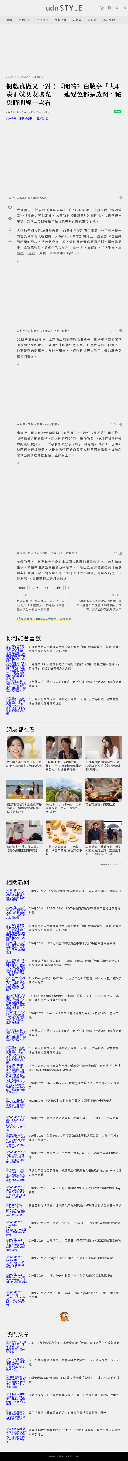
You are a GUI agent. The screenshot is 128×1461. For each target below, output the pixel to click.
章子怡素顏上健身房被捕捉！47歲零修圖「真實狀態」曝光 (67, 1412)
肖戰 (46, 587)
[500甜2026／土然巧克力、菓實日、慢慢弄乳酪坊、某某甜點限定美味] (16, 1245)
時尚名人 (24, 20)
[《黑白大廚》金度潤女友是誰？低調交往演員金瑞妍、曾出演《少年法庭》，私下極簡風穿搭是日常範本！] (16, 1070)
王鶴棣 (58, 587)
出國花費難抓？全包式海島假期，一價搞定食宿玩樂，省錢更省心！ (24, 808)
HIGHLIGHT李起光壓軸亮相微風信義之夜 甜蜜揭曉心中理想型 (70, 1100)
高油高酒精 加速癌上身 (100, 804)
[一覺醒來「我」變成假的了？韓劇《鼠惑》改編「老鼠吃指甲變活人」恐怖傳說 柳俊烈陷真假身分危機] (16, 669)
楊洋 (70, 587)
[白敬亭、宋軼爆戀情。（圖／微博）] (64, 155)
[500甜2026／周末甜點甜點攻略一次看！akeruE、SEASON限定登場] (16, 1123)
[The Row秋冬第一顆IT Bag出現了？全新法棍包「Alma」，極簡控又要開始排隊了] (16, 983)
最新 (9, 20)
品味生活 (109, 20)
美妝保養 (60, 20)
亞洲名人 (39, 77)
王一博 (35, 587)
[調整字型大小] (10, 241)
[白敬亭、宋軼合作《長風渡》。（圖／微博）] (69, 293)
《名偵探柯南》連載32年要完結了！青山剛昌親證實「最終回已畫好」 (75, 1395)
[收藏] (10, 229)
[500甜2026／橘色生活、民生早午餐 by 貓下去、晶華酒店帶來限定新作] (16, 1158)
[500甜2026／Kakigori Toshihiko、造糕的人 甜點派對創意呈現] (16, 1262)
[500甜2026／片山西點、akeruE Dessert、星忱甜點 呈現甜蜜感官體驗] (16, 1228)
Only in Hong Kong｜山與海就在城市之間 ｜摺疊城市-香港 (64, 808)
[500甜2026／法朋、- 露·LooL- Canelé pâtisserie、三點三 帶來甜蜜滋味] (16, 1297)
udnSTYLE (12, 77)
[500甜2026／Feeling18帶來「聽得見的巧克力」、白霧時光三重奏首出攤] (16, 1018)
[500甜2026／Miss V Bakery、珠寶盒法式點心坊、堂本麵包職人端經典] (16, 1088)
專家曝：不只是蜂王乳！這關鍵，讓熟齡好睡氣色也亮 (24, 764)
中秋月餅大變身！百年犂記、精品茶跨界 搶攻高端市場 (64, 850)
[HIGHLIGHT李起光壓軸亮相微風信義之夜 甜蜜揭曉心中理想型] (16, 1105)
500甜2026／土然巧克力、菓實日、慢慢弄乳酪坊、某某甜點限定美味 (75, 1240)
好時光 (77, 20)
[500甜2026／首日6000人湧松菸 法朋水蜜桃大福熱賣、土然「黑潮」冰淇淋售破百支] (16, 1140)
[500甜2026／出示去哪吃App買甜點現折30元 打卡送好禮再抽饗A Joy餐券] (16, 1193)
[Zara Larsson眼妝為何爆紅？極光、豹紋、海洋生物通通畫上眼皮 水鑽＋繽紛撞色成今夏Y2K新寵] (16, 1000)
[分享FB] (10, 207)
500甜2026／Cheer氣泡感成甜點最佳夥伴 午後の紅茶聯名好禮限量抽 (75, 891)
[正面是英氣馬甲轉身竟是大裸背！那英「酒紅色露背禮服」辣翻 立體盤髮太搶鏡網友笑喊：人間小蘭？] (16, 651)
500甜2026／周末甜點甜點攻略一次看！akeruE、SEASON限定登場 (74, 1118)
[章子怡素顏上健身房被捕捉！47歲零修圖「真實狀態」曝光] (16, 1417)
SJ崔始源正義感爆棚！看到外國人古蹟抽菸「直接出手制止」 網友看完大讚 (103, 850)
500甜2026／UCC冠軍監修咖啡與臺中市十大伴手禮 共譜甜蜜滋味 (72, 943)
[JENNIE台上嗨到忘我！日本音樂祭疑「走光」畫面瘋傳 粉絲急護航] (16, 1347)
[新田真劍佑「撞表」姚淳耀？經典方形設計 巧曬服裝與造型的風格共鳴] (16, 1210)
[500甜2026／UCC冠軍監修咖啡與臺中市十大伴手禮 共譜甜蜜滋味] (16, 948)
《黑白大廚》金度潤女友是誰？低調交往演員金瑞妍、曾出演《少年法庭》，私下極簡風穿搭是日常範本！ (75, 1067)
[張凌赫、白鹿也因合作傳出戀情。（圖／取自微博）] (69, 505)
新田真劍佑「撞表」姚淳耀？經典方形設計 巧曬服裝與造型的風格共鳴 (75, 1205)
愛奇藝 (22, 587)
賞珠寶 (92, 20)
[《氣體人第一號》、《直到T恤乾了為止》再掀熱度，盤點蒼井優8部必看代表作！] (16, 686)
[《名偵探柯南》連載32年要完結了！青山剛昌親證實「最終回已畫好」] (16, 1400)
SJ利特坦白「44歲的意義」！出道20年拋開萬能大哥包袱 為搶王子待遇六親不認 (64, 765)
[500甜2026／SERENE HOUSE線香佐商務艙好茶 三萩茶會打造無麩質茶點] (16, 913)
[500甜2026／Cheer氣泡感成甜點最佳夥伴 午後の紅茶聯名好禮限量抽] (16, 895)
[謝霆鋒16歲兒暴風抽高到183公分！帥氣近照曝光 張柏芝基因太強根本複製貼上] (16, 1435)
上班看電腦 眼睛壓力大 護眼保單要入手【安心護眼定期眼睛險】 (103, 765)
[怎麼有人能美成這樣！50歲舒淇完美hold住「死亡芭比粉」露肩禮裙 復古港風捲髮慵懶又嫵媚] (16, 704)
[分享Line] (10, 218)
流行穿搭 (42, 20)
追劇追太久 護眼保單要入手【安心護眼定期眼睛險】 (24, 848)
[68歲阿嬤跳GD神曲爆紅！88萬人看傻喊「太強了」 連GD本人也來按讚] (16, 1382)
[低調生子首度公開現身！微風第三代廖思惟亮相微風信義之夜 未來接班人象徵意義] (16, 1175)
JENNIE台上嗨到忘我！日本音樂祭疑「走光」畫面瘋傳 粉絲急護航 (74, 1343)
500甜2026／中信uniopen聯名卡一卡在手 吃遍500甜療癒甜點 (70, 1275)
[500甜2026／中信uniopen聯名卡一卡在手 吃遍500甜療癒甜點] (16, 1280)
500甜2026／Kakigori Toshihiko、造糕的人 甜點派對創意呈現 (71, 1258)
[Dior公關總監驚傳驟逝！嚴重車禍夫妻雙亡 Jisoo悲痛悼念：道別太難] (16, 1365)
